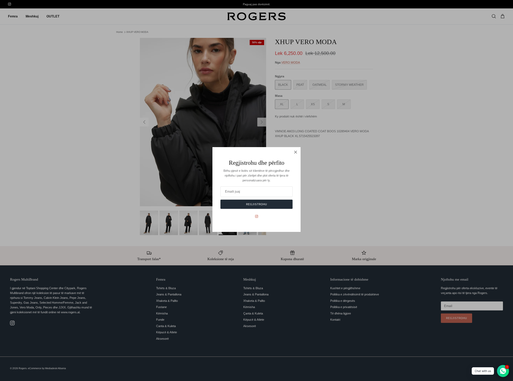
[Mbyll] (295, 152)
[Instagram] (256, 216)
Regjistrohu (256, 204)
